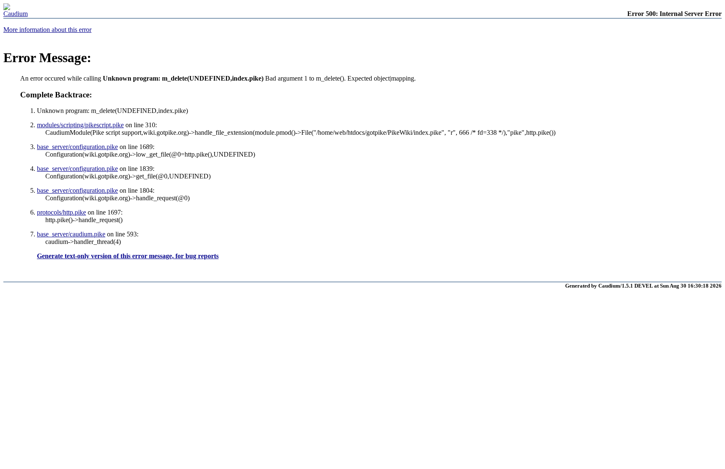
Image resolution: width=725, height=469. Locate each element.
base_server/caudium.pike (71, 234)
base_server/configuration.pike (77, 146)
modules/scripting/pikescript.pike (80, 124)
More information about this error (47, 29)
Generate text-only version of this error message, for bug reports (128, 255)
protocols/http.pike (61, 212)
